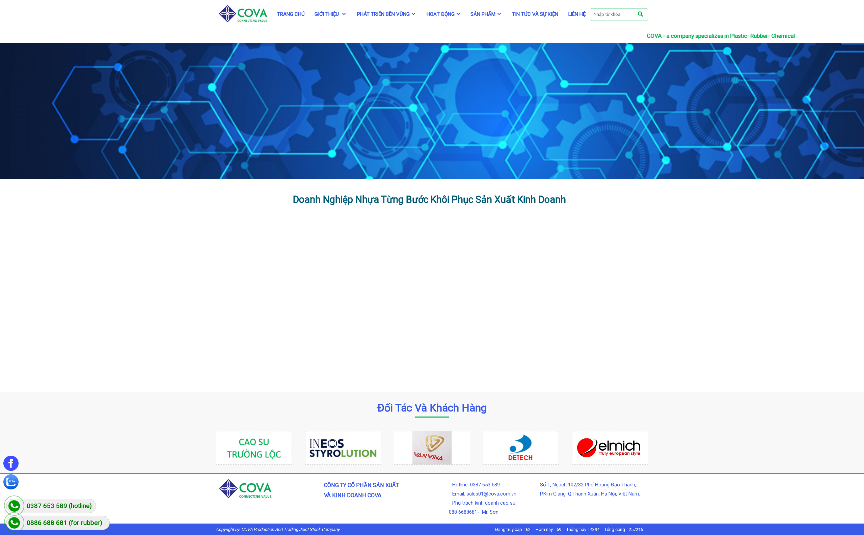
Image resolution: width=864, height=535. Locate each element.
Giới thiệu (327, 14)
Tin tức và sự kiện (535, 14)
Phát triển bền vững (383, 14)
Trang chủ (291, 14)
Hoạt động (441, 14)
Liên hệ (577, 14)
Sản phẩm (482, 14)
